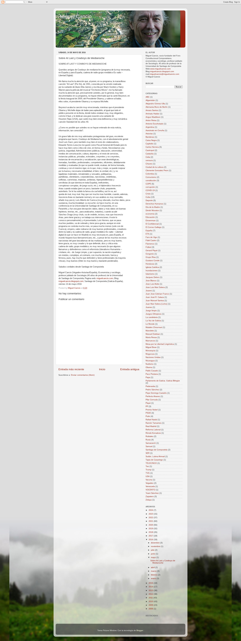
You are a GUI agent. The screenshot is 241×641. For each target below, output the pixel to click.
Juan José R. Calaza (155, 297)
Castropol (150, 150)
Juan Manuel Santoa (155, 301)
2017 (151, 536)
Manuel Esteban (153, 334)
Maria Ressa (151, 337)
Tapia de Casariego (154, 460)
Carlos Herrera (152, 147)
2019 (151, 528)
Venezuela (150, 486)
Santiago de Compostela (156, 450)
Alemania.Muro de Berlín (157, 107)
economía (150, 214)
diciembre (155, 543)
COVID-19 (150, 190)
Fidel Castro (151, 240)
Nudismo (149, 364)
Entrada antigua (129, 369)
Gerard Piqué (151, 250)
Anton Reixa (151, 120)
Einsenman (151, 220)
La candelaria (152, 317)
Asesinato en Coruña (155, 130)
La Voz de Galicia (153, 321)
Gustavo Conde (152, 260)
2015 (151, 583)
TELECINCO (151, 463)
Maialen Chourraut (154, 327)
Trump (148, 470)
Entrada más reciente (71, 369)
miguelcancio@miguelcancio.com (164, 74)
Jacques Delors (152, 277)
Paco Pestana (152, 374)
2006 (151, 609)
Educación (150, 217)
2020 (151, 525)
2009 (151, 605)
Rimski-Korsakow (153, 433)
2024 (151, 510)
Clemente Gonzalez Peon (157, 170)
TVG (148, 473)
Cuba (148, 197)
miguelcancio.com (105, 278)
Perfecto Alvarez (153, 396)
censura (149, 160)
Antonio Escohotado (154, 124)
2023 (151, 514)
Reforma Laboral (153, 430)
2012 (151, 594)
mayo (153, 557)
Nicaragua (150, 361)
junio (153, 554)
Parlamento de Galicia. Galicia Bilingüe (163, 381)
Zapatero (150, 496)
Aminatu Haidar (152, 114)
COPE (148, 184)
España (149, 231)
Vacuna (149, 480)
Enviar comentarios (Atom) (83, 375)
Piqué (148, 403)
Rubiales (149, 436)
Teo (147, 466)
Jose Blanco (151, 281)
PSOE (148, 413)
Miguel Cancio (76, 16)
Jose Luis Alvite (152, 284)
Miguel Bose (151, 347)
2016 (151, 540)
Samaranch (151, 443)
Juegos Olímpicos (153, 314)
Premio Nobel (152, 410)
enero (154, 578)
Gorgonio (150, 254)
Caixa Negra (151, 140)
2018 (151, 532)
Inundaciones (151, 271)
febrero (154, 575)
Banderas (150, 137)
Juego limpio (151, 311)
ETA (147, 234)
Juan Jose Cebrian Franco (157, 294)
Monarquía (150, 351)
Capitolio (149, 144)
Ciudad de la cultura (154, 167)
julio (153, 550)
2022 (151, 517)
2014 (151, 587)
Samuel (149, 446)
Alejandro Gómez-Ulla (155, 104)
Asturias (149, 134)
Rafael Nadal (151, 420)
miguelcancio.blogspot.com (71, 281)
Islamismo (150, 274)
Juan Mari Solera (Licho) (156, 304)
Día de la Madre (153, 207)
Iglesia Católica (152, 267)
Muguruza (150, 354)
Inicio (102, 369)
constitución (151, 180)
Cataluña (150, 154)
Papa (148, 377)
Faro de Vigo (151, 237)
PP (147, 406)
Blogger (139, 630)
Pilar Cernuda (152, 400)
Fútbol (148, 247)
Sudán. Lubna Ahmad (155, 456)
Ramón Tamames (153, 423)
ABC (148, 97)
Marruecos (150, 341)
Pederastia (150, 386)
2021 (151, 521)
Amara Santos (152, 110)
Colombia (150, 174)
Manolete (150, 331)
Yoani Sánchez (152, 493)
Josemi (149, 291)
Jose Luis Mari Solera (155, 287)
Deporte (149, 200)
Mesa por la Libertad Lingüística (160, 344)
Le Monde (150, 324)
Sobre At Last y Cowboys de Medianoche (162, 562)
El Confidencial (152, 224)
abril (153, 567)
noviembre (156, 546)
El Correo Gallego (153, 227)
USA (148, 476)
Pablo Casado (152, 371)
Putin (148, 416)
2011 (151, 598)
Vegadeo (149, 483)
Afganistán (150, 100)
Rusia (148, 440)
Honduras (150, 264)
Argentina (150, 127)
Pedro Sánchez (152, 390)
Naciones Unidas (153, 357)
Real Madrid (151, 426)
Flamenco (150, 244)
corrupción (150, 187)
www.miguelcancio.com (160, 69)
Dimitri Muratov (152, 210)
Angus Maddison (153, 117)
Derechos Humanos (154, 204)
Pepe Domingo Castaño (156, 393)
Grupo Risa (151, 257)
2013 (151, 590)
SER (148, 453)
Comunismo (151, 177)
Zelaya (149, 500)
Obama (149, 367)
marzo (154, 571)
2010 (151, 601)
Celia (148, 157)
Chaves (149, 164)
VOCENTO (150, 490)
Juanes (149, 307)
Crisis (148, 194)
